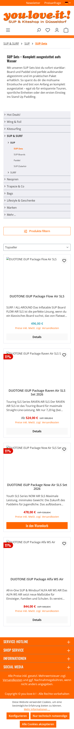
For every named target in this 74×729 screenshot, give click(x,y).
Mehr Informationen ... (37, 709)
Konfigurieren (18, 716)
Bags (10, 193)
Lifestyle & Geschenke (21, 200)
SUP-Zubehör (20, 166)
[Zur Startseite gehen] (37, 16)
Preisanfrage (52, 3)
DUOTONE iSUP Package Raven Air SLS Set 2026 (37, 392)
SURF (13, 172)
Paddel (17, 160)
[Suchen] (38, 29)
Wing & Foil (14, 122)
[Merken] (64, 260)
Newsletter (33, 3)
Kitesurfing (14, 129)
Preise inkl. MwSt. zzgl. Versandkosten (37, 328)
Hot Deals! (13, 115)
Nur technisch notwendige (50, 716)
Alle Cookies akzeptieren (38, 724)
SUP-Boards (19, 154)
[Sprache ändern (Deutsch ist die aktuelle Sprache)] (68, 3)
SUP (12, 142)
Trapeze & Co (15, 186)
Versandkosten (12, 680)
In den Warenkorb (37, 525)
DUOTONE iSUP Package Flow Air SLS (37, 296)
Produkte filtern (39, 231)
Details (37, 337)
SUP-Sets (18, 148)
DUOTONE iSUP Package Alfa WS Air (37, 579)
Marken (12, 207)
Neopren (12, 179)
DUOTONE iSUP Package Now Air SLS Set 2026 (37, 486)
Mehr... (11, 215)
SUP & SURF (15, 136)
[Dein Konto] (56, 29)
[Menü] (8, 29)
